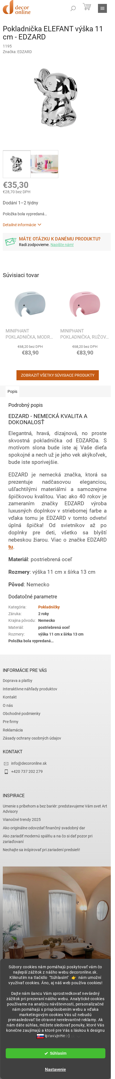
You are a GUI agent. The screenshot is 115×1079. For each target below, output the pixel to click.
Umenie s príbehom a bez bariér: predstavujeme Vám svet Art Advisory (55, 809)
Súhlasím (58, 1053)
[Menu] (102, 8)
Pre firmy (10, 721)
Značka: (17, 51)
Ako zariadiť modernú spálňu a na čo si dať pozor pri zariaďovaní (47, 839)
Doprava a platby (17, 680)
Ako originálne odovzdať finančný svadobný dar (44, 828)
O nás (8, 705)
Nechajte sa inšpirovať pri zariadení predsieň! (41, 849)
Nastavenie (55, 1069)
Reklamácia (13, 730)
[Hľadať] (73, 8)
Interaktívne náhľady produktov (30, 689)
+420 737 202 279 (27, 771)
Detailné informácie (19, 225)
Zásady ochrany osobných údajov (32, 738)
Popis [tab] (12, 391)
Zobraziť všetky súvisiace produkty (57, 375)
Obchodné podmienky (21, 713)
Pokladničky (49, 607)
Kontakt (10, 697)
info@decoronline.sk (29, 763)
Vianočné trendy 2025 (22, 819)
